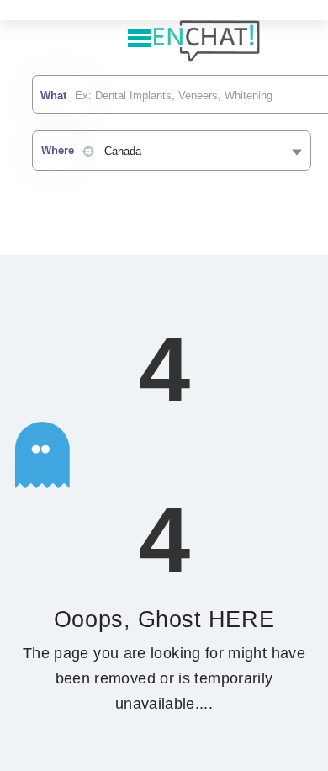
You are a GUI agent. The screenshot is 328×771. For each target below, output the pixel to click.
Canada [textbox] (122, 151)
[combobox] (171, 150)
